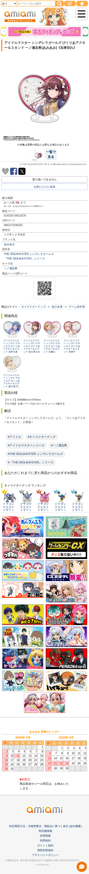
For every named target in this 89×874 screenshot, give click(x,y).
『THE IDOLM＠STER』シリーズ (24, 258)
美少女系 (57, 306)
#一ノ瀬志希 (59, 445)
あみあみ (9, 244)
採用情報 (45, 835)
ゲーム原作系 (77, 306)
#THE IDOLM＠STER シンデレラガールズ (35, 453)
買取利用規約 (45, 850)
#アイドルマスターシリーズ (26, 445)
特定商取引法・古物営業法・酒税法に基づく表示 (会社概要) (45, 826)
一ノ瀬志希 (10, 268)
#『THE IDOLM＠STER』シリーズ (30, 462)
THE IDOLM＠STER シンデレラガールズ (29, 254)
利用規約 (45, 840)
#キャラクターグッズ (41, 436)
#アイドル (14, 436)
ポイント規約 (45, 845)
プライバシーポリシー (45, 855)
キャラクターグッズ (33, 306)
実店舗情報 (45, 830)
